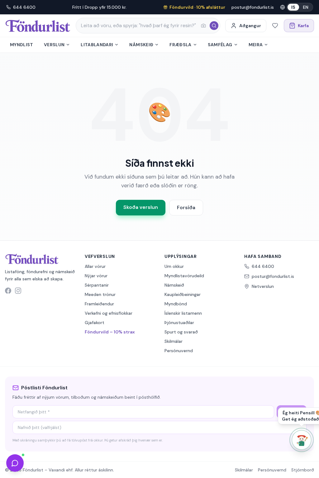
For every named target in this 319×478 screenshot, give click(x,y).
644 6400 (24, 7)
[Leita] (214, 25)
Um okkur (174, 266)
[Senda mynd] (203, 25)
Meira (256, 44)
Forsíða (186, 207)
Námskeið (141, 44)
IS (293, 7)
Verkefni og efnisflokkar (108, 313)
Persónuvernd (178, 350)
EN (305, 7)
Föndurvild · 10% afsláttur (197, 7)
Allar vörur (95, 266)
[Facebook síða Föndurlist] (8, 291)
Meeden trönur (100, 294)
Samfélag (220, 44)
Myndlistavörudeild (184, 275)
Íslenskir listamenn (183, 313)
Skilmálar (173, 341)
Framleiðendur (99, 304)
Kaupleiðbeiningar (182, 294)
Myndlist (21, 44)
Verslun (54, 44)
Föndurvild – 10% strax (110, 332)
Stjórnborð (302, 470)
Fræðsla (180, 44)
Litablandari (97, 44)
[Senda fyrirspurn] (15, 463)
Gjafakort (94, 322)
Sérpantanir (97, 285)
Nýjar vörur (96, 275)
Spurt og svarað (181, 332)
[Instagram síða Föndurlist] (18, 291)
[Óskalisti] (275, 25)
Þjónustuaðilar (179, 322)
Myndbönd (175, 304)
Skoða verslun (140, 207)
